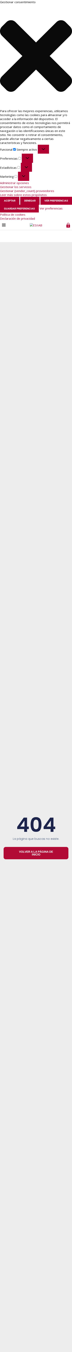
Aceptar (9, 200)
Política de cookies (12, 214)
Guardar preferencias (19, 208)
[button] (36, 56)
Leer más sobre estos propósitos (23, 195)
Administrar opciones (14, 183)
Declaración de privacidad (17, 218)
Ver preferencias (56, 200)
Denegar (30, 200)
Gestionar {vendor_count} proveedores (27, 191)
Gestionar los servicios (15, 187)
